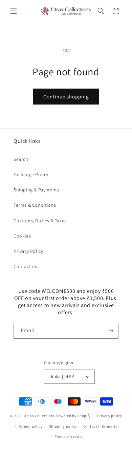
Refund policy (31, 426)
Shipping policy (63, 426)
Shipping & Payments (36, 190)
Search (21, 159)
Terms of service (69, 436)
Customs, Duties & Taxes (40, 221)
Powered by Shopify (73, 415)
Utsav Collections (39, 415)
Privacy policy (109, 415)
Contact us (25, 266)
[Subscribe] (110, 331)
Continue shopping (66, 96)
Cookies (22, 236)
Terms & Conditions (35, 205)
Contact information (101, 426)
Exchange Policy (31, 174)
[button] (13, 10)
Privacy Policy (28, 251)
